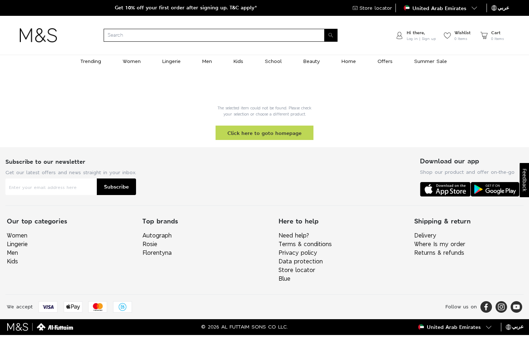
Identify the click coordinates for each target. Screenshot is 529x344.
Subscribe (116, 186)
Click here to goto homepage (264, 133)
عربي (503, 7)
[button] (441, 8)
